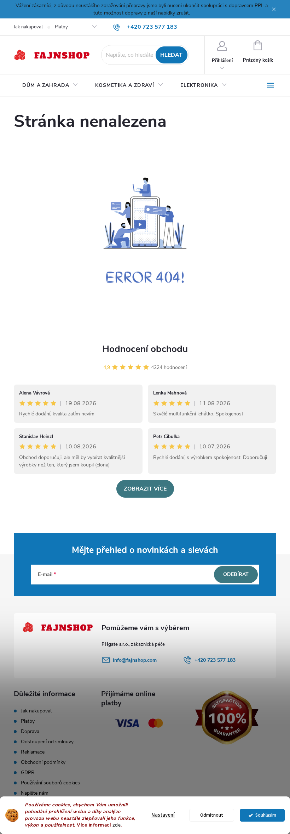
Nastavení (163, 815)
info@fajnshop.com (135, 660)
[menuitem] (50, 85)
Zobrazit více (145, 489)
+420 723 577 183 (215, 660)
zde (116, 825)
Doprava (30, 731)
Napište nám (34, 793)
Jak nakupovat (28, 27)
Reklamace (33, 752)
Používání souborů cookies (50, 782)
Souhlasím (265, 815)
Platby (61, 27)
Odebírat (236, 574)
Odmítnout (211, 815)
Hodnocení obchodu (145, 349)
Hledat (171, 55)
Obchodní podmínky (43, 762)
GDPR (28, 772)
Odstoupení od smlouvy (47, 741)
